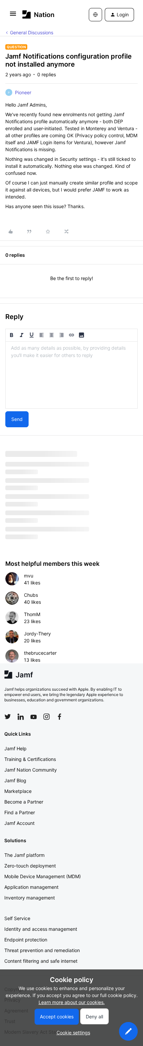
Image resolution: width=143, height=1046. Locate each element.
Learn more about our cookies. (72, 1002)
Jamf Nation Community (30, 770)
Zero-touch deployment (30, 866)
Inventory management (29, 897)
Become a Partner (23, 802)
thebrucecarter (40, 653)
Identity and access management (40, 929)
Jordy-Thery (37, 633)
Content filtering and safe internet (40, 961)
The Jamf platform (24, 855)
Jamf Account (19, 823)
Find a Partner (19, 812)
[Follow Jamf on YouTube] (33, 716)
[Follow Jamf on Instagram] (46, 716)
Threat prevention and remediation (42, 950)
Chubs (31, 595)
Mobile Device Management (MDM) (42, 876)
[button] (13, 16)
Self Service (17, 918)
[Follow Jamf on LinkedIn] (20, 716)
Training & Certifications (30, 759)
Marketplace (18, 791)
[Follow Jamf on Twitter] (7, 716)
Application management (31, 887)
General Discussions (31, 32)
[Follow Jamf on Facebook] (59, 716)
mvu (28, 575)
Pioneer (23, 92)
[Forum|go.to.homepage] (38, 14)
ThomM (32, 614)
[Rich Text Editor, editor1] (71, 375)
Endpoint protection (25, 939)
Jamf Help (15, 748)
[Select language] (95, 14)
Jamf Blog (15, 780)
